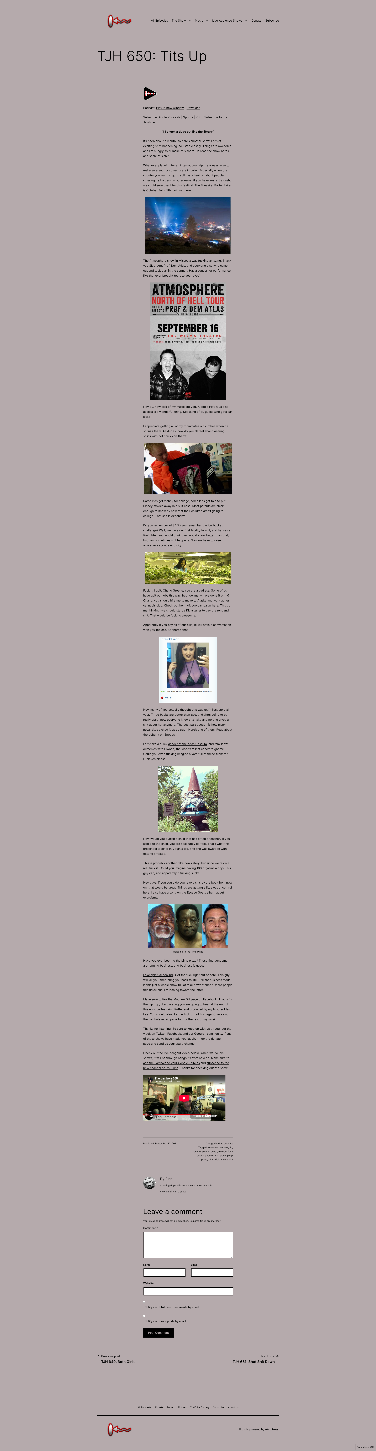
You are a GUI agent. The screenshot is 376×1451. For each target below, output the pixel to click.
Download (193, 108)
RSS (199, 117)
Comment (150, 1228)
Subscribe (272, 20)
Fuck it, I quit (152, 590)
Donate (256, 20)
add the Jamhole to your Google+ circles (171, 1063)
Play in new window (170, 108)
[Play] (150, 93)
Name (147, 1264)
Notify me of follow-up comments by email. (172, 1307)
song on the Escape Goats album (192, 892)
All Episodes (159, 20)
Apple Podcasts (169, 117)
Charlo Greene (201, 1151)
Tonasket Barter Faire (216, 185)
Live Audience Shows (227, 20)
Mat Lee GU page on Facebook (195, 999)
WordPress (271, 1429)
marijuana (220, 1155)
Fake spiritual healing (158, 975)
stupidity (228, 1159)
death (214, 1151)
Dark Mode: (363, 1447)
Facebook (174, 1033)
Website (148, 1283)
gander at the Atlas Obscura (187, 744)
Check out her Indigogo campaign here (191, 605)
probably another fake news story (176, 863)
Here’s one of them (201, 729)
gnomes (209, 1155)
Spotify (188, 117)
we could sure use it (157, 185)
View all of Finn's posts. (173, 1191)
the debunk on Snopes (159, 734)
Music (199, 20)
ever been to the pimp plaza (176, 960)
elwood (222, 1151)
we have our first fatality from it (188, 530)
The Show (179, 20)
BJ (231, 1147)
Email (194, 1264)
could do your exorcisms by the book (192, 882)
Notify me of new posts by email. (165, 1321)
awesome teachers (217, 1147)
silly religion (215, 1159)
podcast (228, 1143)
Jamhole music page (163, 1019)
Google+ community (208, 1033)
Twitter (161, 1033)
